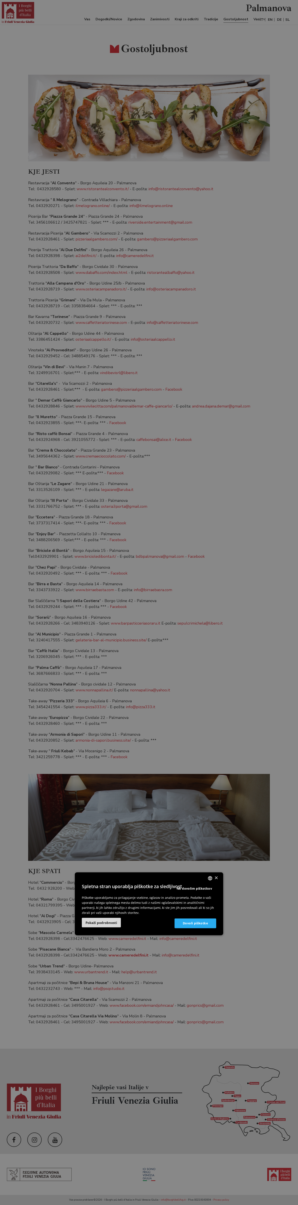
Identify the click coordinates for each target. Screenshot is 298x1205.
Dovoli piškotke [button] (195, 923)
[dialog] (149, 903)
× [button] (216, 878)
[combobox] (210, 878)
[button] (101, 922)
